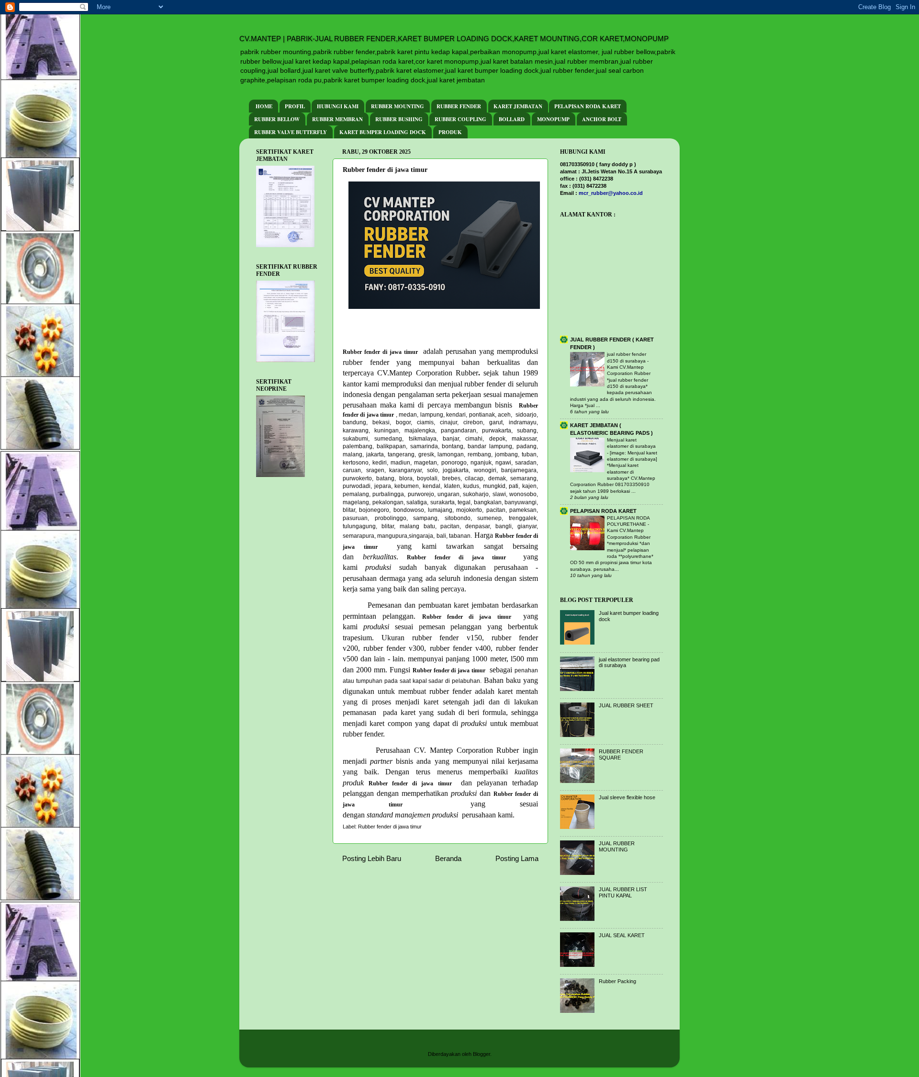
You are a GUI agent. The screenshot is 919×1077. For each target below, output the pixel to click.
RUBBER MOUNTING (397, 106)
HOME (264, 106)
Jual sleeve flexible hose (627, 797)
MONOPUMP (553, 119)
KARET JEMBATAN (517, 106)
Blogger (481, 1054)
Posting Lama (516, 858)
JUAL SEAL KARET (622, 935)
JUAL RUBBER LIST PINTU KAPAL (623, 892)
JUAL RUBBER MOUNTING (617, 846)
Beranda (448, 858)
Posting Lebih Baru (371, 858)
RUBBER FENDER (459, 106)
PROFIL (295, 106)
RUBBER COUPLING (460, 119)
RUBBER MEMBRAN (337, 119)
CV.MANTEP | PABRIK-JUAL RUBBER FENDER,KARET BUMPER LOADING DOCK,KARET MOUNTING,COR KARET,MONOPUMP (454, 38)
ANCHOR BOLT (601, 119)
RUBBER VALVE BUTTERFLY (290, 132)
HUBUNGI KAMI (338, 106)
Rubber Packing (617, 981)
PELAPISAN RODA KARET (587, 106)
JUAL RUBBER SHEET (626, 705)
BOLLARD (512, 119)
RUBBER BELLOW (277, 119)
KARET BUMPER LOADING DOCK (382, 132)
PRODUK (450, 132)
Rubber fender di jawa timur (390, 826)
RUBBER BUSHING (399, 119)
